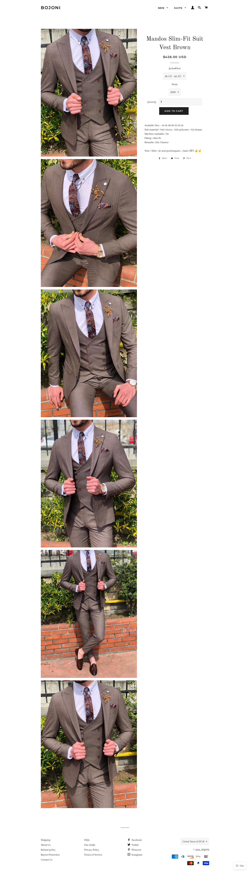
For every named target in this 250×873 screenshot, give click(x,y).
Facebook (136, 839)
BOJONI (51, 7)
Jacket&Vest (175, 68)
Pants (175, 84)
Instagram (136, 854)
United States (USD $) (193, 841)
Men (161, 7)
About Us (46, 844)
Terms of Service (93, 854)
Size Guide (89, 844)
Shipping (45, 839)
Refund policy (48, 849)
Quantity (151, 101)
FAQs (86, 839)
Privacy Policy (91, 849)
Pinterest (136, 849)
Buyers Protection (50, 854)
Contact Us (46, 859)
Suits (178, 7)
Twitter (135, 844)
